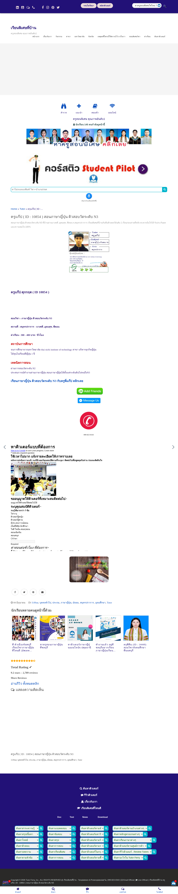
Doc (59, 817)
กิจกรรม (59, 36)
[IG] (47, 7)
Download (103, 817)
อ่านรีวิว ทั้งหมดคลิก (25, 683)
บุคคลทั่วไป (45, 602)
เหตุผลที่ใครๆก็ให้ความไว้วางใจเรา (111, 36)
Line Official (143, 880)
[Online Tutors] (112, 106)
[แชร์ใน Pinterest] (33, 592)
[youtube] (22, 7)
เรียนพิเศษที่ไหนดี (90, 808)
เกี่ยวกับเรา (47, 36)
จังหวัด (91, 36)
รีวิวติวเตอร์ (90, 795)
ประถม (55, 602)
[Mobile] (33, 7)
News (85, 817)
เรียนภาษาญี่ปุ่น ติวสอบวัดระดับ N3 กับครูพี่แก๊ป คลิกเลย (47, 381)
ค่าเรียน (147, 36)
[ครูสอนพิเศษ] (89, 149)
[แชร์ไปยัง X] (24, 592)
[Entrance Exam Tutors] (95, 106)
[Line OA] (28, 7)
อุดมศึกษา (100, 602)
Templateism (83, 880)
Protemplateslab (97, 880)
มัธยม (76, 602)
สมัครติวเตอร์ (105, 6)
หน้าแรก (35, 36)
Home (14, 209)
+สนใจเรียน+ (88, 6)
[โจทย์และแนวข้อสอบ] (173, 883)
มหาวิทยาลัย (79, 36)
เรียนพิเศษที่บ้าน (23, 28)
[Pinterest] (52, 7)
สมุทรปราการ (87, 602)
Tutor (22, 209)
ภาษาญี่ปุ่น (66, 602)
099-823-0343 (113, 880)
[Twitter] (58, 7)
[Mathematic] (79, 106)
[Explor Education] (63, 106)
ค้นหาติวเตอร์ (159, 36)
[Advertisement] (89, 69)
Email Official (128, 880)
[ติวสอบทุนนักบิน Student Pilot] (89, 183)
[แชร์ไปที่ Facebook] (15, 592)
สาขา (68, 36)
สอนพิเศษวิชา (134, 36)
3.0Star (35, 602)
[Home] (17, 7)
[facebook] (43, 7)
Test (72, 817)
